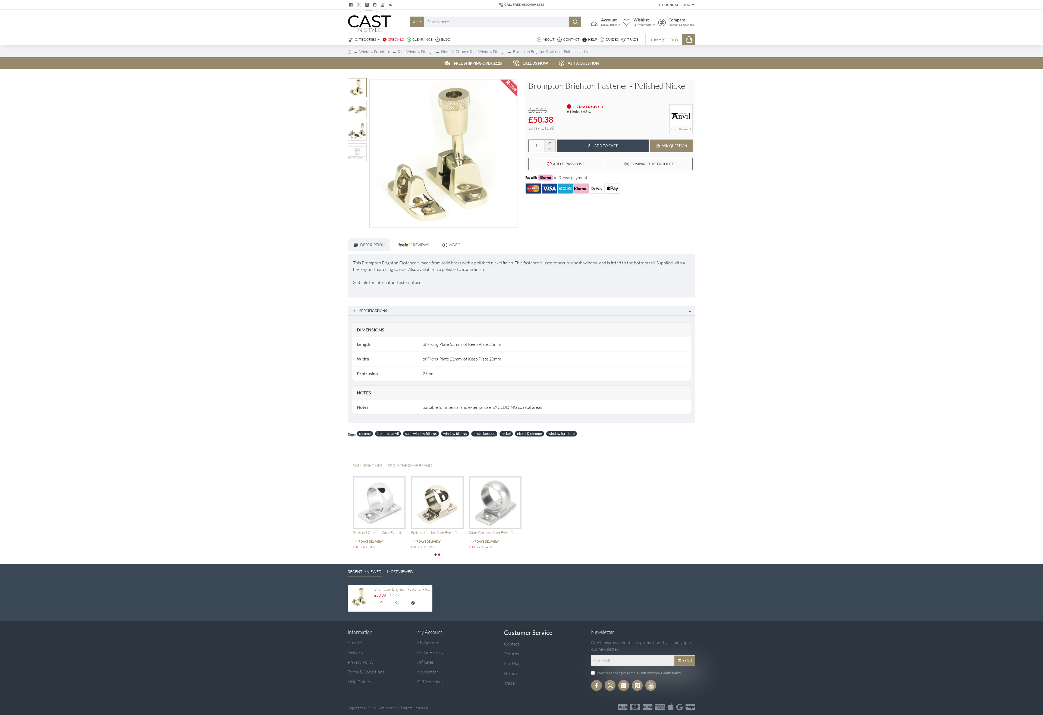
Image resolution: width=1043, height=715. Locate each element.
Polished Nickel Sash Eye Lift (434, 532)
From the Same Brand (410, 465)
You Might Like (367, 465)
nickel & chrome (529, 433)
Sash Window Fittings (415, 51)
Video (454, 244)
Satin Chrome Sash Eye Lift (491, 532)
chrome (365, 433)
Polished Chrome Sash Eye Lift (378, 532)
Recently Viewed (365, 571)
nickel (506, 433)
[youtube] (383, 5)
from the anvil (388, 433)
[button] (358, 82)
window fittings (455, 433)
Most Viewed (400, 571)
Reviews (420, 244)
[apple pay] (671, 707)
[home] (349, 51)
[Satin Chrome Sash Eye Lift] (495, 502)
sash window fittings (421, 433)
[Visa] (622, 707)
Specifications (373, 311)
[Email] (391, 5)
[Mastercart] (635, 707)
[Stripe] (690, 707)
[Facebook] (352, 5)
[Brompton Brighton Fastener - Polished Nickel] (360, 597)
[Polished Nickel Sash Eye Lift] (437, 502)
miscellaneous (484, 433)
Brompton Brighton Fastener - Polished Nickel (402, 589)
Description (372, 244)
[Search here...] (575, 22)
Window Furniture (374, 51)
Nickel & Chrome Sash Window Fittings (473, 51)
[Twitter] (360, 5)
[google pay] (679, 707)
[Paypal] (647, 707)
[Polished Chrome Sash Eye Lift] (379, 502)
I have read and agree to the (638, 673)
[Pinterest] (375, 5)
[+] (550, 143)
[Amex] (660, 707)
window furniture (561, 433)
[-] (550, 149)
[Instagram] (623, 685)
